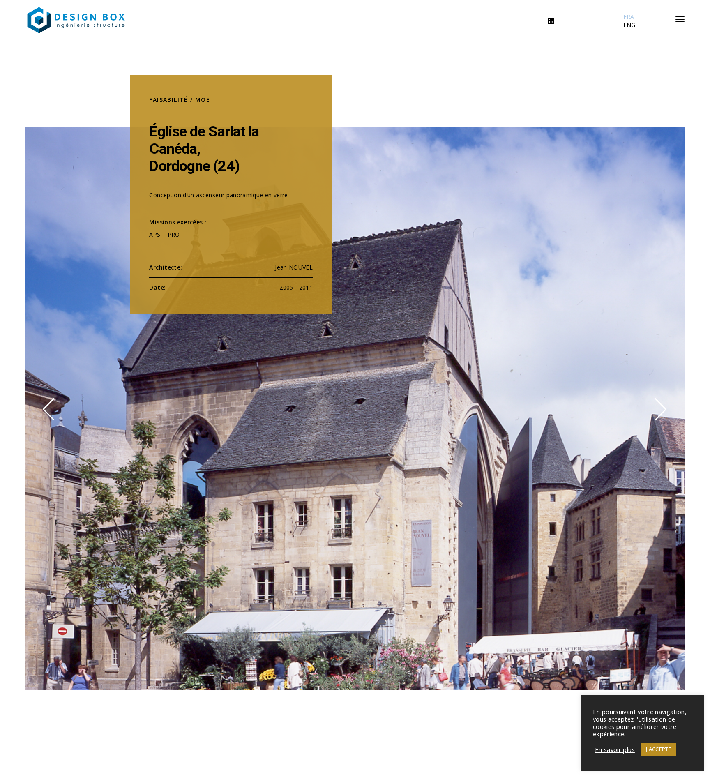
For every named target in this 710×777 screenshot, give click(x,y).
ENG (629, 25)
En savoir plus (615, 749)
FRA (628, 17)
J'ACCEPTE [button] (658, 749)
